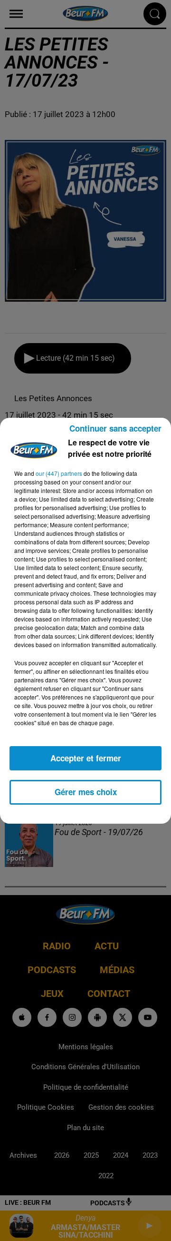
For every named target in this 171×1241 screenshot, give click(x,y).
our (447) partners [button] (59, 473)
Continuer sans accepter (115, 428)
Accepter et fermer (85, 758)
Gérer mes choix (86, 792)
